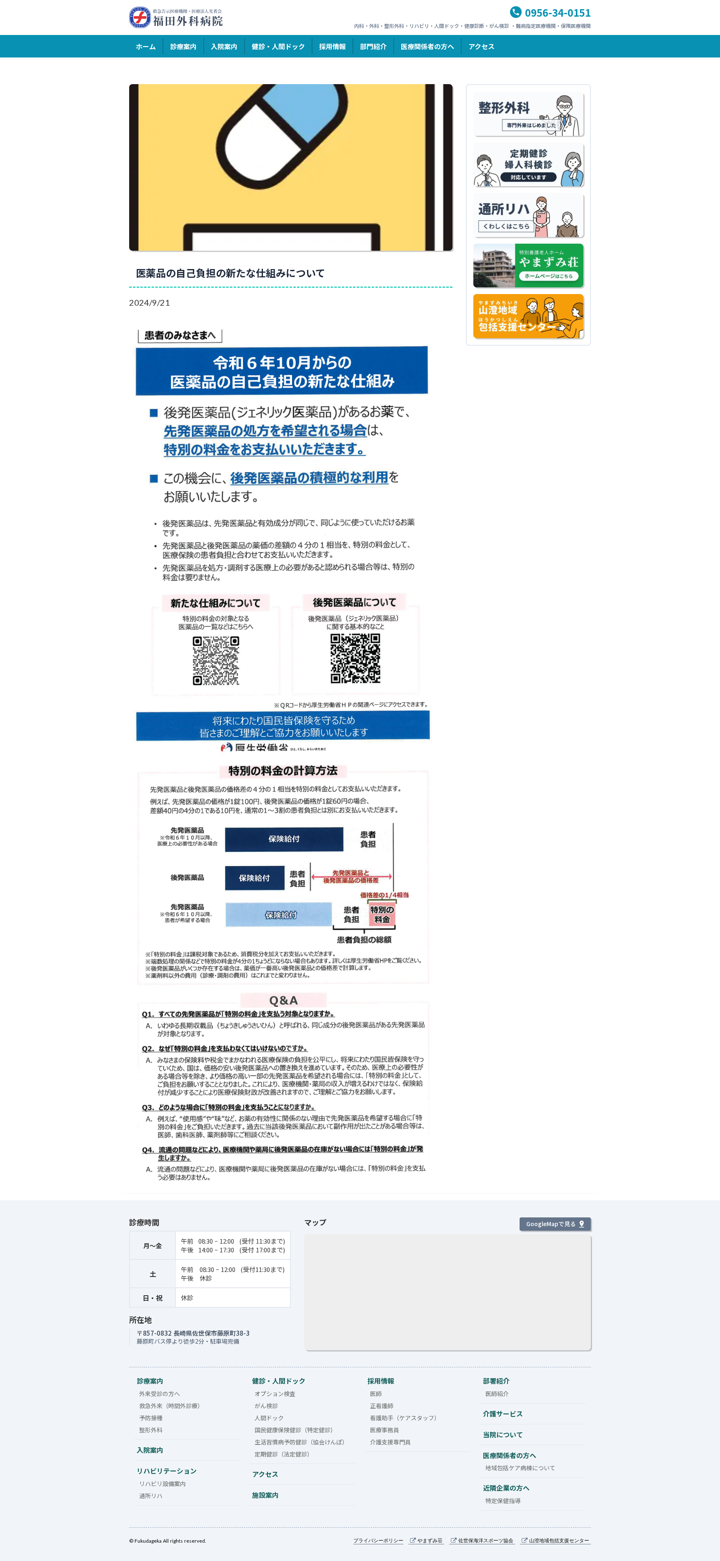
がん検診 (266, 1405)
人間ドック (269, 1418)
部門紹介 (373, 46)
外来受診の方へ (159, 1393)
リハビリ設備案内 (162, 1483)
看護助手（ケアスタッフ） (405, 1418)
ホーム (146, 46)
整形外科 (150, 1430)
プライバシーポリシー (378, 1541)
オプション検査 (275, 1393)
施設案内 (265, 1495)
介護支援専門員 (390, 1442)
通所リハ (150, 1495)
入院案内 (224, 46)
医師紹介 (497, 1393)
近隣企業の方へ (506, 1488)
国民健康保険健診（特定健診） (295, 1430)
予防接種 (150, 1418)
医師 (376, 1393)
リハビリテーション (167, 1471)
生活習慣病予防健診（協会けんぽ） (301, 1442)
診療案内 (183, 46)
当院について (503, 1434)
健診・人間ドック (278, 46)
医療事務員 (384, 1430)
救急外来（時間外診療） (171, 1405)
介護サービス (503, 1414)
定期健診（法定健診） (284, 1454)
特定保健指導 (502, 1500)
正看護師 (381, 1405)
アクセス (481, 46)
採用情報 (332, 46)
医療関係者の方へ (427, 46)
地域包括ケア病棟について (520, 1468)
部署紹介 (496, 1381)
